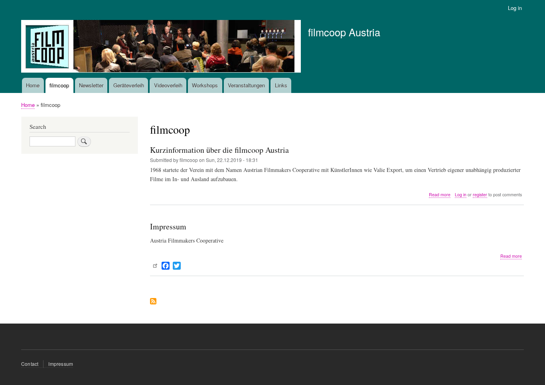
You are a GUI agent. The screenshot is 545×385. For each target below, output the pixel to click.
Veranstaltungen (246, 85)
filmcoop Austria (344, 32)
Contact (29, 363)
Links (281, 85)
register (480, 194)
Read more (439, 195)
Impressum (60, 363)
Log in (515, 8)
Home (32, 85)
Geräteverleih (128, 85)
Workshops (205, 85)
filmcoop (59, 85)
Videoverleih (168, 85)
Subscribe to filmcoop (153, 302)
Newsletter (91, 85)
